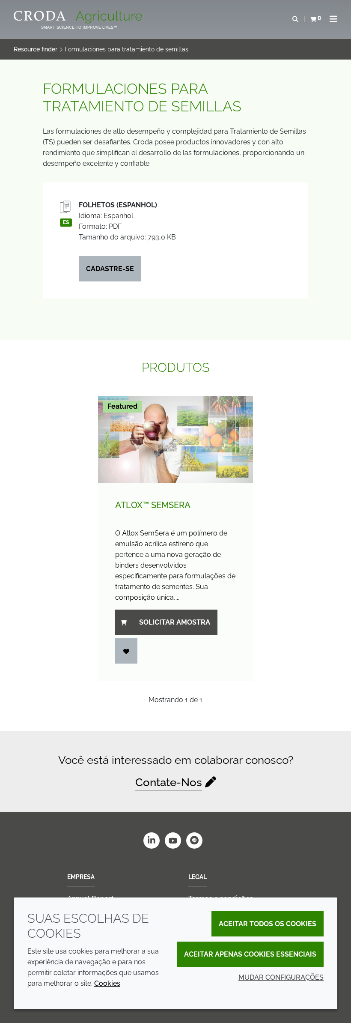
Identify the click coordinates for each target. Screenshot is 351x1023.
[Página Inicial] (79, 17)
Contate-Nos (168, 782)
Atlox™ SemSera (152, 505)
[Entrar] (126, 651)
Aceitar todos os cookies (267, 924)
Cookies (107, 983)
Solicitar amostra (174, 622)
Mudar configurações (281, 977)
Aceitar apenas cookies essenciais (250, 954)
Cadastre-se (110, 269)
